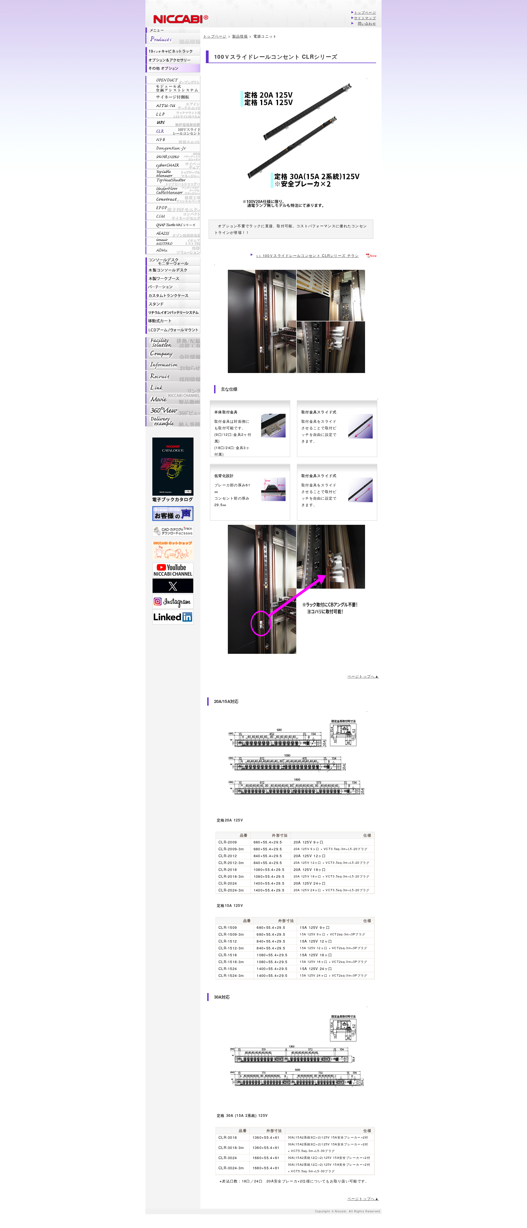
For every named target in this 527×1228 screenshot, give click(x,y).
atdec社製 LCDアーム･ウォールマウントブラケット (172, 330)
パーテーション (172, 287)
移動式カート (172, 321)
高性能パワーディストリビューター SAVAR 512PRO (172, 156)
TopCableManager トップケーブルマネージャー (172, 173)
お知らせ (172, 364)
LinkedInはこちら (173, 617)
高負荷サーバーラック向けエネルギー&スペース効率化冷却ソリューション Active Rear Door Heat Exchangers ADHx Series (172, 250)
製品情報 (172, 38)
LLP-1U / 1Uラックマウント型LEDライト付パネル (172, 114)
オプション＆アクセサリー (172, 60)
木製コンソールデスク (172, 270)
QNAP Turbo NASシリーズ (172, 224)
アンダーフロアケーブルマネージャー (172, 190)
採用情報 (172, 376)
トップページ (365, 12)
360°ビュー (172, 409)
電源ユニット (172, 139)
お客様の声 (173, 513)
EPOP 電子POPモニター (172, 207)
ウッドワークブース (172, 278)
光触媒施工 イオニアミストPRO (172, 241)
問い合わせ (367, 23)
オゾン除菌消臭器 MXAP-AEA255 (172, 233)
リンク (172, 387)
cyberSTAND (172, 304)
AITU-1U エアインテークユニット (172, 105)
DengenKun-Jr (172, 148)
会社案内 (172, 353)
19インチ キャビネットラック (172, 51)
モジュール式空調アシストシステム (172, 88)
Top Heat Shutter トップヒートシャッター (172, 182)
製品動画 (172, 398)
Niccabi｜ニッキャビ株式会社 (177, 20)
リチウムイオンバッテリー (172, 313)
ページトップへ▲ (363, 676)
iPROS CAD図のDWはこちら (173, 531)
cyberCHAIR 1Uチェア (172, 165)
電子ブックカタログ (173, 470)
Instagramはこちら (173, 601)
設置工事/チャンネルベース (172, 199)
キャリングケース (172, 295)
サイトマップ (365, 17)
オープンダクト (172, 80)
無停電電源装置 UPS (172, 122)
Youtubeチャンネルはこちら (173, 570)
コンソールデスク (172, 261)
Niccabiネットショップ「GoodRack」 (173, 550)
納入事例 (172, 421)
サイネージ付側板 (172, 97)
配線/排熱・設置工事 (172, 342)
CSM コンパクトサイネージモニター (172, 216)
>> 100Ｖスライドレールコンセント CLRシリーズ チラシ (307, 255)
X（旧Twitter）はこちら (173, 585)
